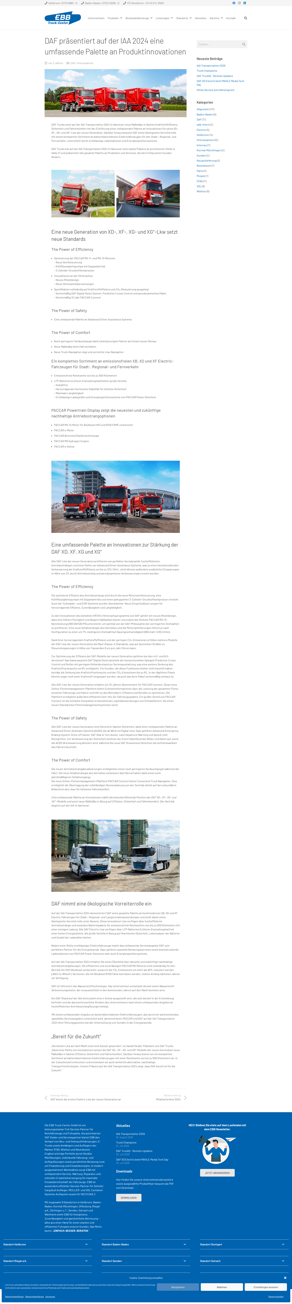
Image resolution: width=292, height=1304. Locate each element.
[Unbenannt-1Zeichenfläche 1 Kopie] (148, 193)
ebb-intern (203, 124)
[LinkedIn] (244, 3)
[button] (285, 1277)
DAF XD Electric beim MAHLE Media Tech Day (142, 1159)
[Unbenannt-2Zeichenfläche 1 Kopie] (115, 856)
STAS (200, 181)
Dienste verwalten (276, 1296)
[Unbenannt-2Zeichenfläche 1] (115, 497)
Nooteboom (204, 165)
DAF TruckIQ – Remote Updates (215, 75)
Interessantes (85, 63)
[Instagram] (239, 3)
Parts (200, 170)
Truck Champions (207, 70)
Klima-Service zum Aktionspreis (215, 89)
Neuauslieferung (207, 160)
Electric (201, 129)
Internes (202, 145)
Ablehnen (222, 1287)
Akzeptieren (178, 1287)
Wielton (201, 191)
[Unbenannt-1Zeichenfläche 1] (83, 193)
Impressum (50, 1296)
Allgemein (203, 109)
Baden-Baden (205, 114)
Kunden (201, 155)
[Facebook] (234, 3)
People (201, 175)
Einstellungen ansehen (266, 1287)
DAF (73, 63)
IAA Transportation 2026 (211, 65)
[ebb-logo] (63, 18)
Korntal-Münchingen (209, 150)
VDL (199, 186)
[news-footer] (217, 1149)
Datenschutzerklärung (14, 1296)
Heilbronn (202, 134)
